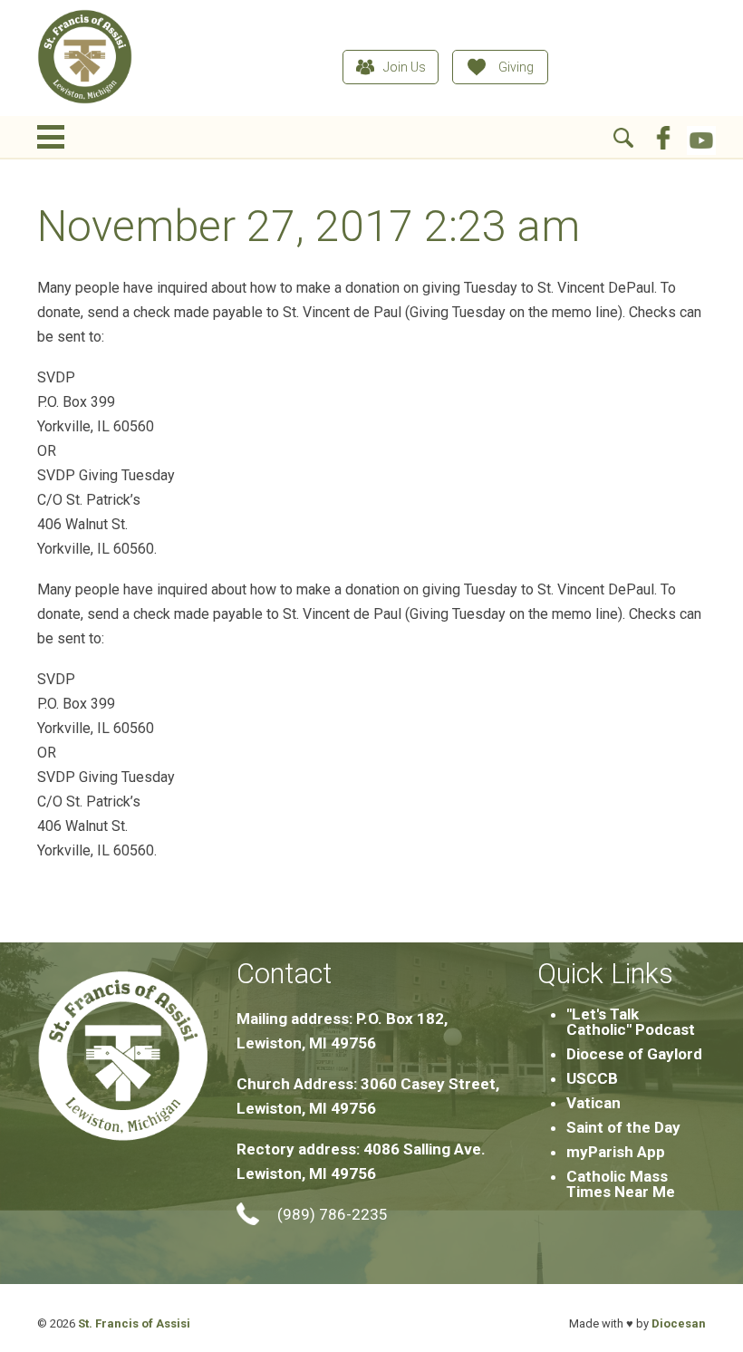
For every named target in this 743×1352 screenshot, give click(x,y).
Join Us (404, 67)
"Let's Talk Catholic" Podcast (630, 1021)
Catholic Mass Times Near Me (620, 1184)
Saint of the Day (623, 1127)
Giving (516, 67)
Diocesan (678, 1323)
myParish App (615, 1152)
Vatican (593, 1103)
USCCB (592, 1078)
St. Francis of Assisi (134, 1323)
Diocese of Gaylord (634, 1054)
